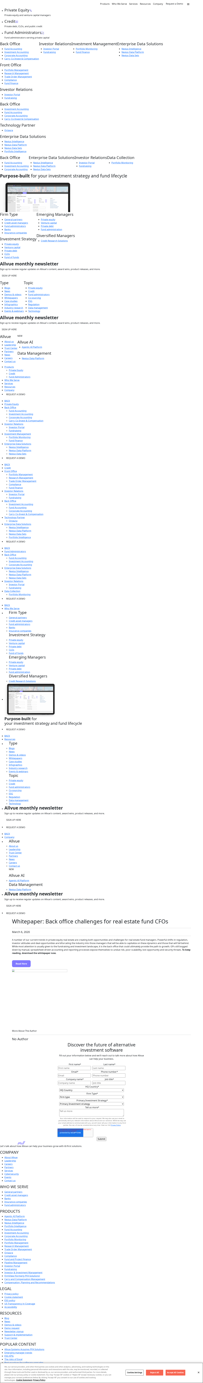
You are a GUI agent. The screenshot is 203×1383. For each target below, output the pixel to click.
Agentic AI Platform (32, 347)
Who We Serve (119, 3)
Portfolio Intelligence (15, 151)
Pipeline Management (15, 1262)
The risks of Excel (13, 1359)
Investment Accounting (16, 52)
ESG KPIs (9, 1355)
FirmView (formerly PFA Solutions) (22, 1275)
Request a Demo (174, 3)
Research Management (16, 73)
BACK (7, 400)
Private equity (11, 244)
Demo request (11, 1328)
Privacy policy (11, 1293)
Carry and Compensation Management (24, 1279)
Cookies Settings (134, 1372)
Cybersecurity (11, 1173)
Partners (9, 351)
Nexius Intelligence (131, 48)
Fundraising (49, 52)
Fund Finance (83, 52)
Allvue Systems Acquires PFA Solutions (24, 1349)
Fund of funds (11, 257)
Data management (38, 307)
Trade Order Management (18, 76)
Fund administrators (15, 226)
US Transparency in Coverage (19, 1303)
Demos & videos (12, 294)
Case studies (11, 301)
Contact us (10, 361)
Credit (31, 291)
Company (158, 3)
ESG (30, 301)
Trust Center (10, 348)
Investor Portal (51, 48)
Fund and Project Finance (17, 1259)
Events (7, 1177)
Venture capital (12, 247)
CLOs (7, 254)
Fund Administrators (19, 376)
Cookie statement (13, 1297)
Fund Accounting (13, 48)
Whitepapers (11, 297)
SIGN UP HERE (9, 275)
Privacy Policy (116, 1125)
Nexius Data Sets (130, 55)
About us (9, 341)
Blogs (7, 287)
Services (133, 3)
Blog (6, 1318)
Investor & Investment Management (23, 1272)
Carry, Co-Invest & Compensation (21, 58)
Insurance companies (15, 232)
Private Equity (16, 370)
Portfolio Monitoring (86, 48)
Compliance (10, 79)
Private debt (10, 250)
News (7, 291)
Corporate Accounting (16, 55)
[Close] (199, 1372)
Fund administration (51, 229)
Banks (7, 229)
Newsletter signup (14, 1331)
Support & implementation (18, 1334)
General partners (13, 219)
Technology (34, 311)
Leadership (10, 344)
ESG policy (9, 1300)
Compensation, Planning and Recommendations (29, 1282)
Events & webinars (14, 311)
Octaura (8, 130)
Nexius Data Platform (133, 52)
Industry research (13, 307)
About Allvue (11, 1157)
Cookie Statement (24, 1380)
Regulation (33, 304)
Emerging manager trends (18, 1352)
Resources (145, 3)
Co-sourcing (34, 297)
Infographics (11, 304)
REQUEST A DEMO (15, 394)
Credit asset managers (16, 222)
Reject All (154, 1372)
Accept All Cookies (175, 1372)
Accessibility (10, 1307)
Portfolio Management (16, 70)
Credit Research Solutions (54, 240)
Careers (8, 358)
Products (105, 3)
